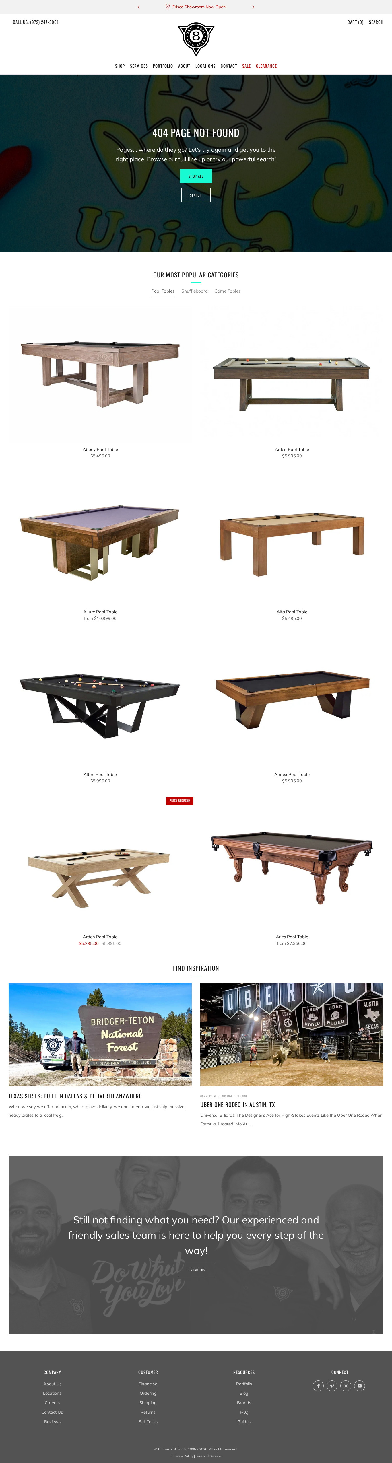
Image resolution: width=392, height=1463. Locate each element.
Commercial (208, 1096)
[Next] (253, 7)
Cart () (356, 22)
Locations (52, 1393)
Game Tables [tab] (227, 291)
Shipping (148, 1402)
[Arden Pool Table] (100, 862)
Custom (227, 1096)
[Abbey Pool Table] (100, 374)
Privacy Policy (182, 1456)
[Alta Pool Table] (291, 537)
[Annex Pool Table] (291, 699)
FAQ (244, 1412)
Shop (120, 66)
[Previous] (138, 7)
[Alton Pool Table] (100, 699)
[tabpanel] (196, 631)
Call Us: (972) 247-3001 (36, 22)
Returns (148, 1412)
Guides (244, 1421)
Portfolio (244, 1383)
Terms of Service (208, 1456)
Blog (244, 1393)
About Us (52, 1383)
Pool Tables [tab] (163, 291)
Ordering (148, 1393)
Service (242, 1096)
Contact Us (196, 1269)
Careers (52, 1402)
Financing (148, 1383)
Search (376, 22)
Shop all (196, 176)
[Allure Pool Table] (100, 537)
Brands (244, 1402)
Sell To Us (148, 1421)
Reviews (52, 1421)
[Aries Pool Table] (291, 862)
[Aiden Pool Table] (291, 374)
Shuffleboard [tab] (194, 291)
